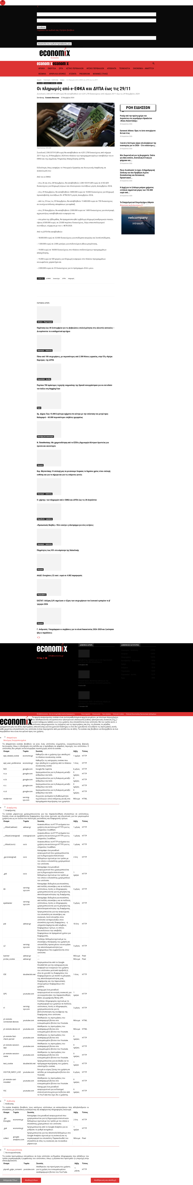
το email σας (42, 41)
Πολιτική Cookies (118, 714)
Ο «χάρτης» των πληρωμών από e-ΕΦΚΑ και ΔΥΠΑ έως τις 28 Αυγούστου (67, 500)
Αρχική (41, 68)
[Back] (38, 6)
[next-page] (39, 637)
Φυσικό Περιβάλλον (95, 68)
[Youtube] (46, 658)
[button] (153, 63)
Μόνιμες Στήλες (100, 74)
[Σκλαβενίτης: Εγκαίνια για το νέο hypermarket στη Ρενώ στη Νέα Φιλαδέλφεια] (96, 653)
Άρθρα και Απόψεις (57, 74)
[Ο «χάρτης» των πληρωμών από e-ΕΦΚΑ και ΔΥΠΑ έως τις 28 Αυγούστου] (76, 486)
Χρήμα (62, 80)
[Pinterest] (68, 292)
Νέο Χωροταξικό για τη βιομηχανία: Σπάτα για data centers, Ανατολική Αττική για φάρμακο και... (137, 157)
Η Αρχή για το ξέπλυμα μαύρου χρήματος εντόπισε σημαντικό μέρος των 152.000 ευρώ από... (137, 190)
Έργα (61, 68)
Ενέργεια (52, 68)
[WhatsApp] (73, 292)
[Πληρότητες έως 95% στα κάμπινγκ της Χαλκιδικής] (76, 537)
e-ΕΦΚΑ (48, 278)
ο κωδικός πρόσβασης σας (48, 24)
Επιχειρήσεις (42, 595)
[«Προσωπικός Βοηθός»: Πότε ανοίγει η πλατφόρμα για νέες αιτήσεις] (76, 511)
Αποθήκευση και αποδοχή (105, 1180)
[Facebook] (57, 292)
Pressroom (84, 74)
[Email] (88, 292)
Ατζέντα (72, 74)
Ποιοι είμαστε (85, 714)
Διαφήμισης (12, 807)
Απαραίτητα (12, 737)
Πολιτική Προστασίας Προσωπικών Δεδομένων (141, 714)
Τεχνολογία (124, 68)
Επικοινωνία (96, 714)
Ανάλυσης (11, 1101)
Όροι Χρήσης (106, 714)
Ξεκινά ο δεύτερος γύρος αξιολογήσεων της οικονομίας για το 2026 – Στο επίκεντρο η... (138, 144)
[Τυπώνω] (93, 292)
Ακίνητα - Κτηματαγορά (45, 322)
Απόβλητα (111, 68)
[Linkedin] (83, 292)
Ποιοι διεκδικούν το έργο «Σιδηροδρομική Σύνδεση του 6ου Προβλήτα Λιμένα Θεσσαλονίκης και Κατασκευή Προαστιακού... (137, 174)
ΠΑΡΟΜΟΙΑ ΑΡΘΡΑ (43, 303)
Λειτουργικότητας (14, 1150)
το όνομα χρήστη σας (46, 17)
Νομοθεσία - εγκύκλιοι (45, 519)
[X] (62, 292)
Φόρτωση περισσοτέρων (130, 205)
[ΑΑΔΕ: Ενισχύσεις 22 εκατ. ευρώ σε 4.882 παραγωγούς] (76, 562)
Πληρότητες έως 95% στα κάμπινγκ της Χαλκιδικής (58, 550)
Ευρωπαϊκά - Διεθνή (44, 379)
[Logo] (45, 64)
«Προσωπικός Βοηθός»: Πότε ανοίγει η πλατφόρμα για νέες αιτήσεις (65, 525)
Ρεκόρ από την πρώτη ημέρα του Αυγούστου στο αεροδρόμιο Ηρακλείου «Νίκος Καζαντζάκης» (136, 118)
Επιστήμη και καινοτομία (45, 436)
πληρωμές (71, 278)
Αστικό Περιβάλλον (74, 68)
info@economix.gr (56, 656)
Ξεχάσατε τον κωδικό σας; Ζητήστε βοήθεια (55, 30)
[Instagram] (39, 658)
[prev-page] (38, 637)
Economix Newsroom (52, 98)
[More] (98, 292)
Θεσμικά (42, 74)
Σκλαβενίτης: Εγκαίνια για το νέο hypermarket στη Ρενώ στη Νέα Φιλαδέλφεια (95, 661)
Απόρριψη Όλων (10, 1180)
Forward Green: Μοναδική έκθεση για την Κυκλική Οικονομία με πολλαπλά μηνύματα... (95, 682)
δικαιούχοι (56, 278)
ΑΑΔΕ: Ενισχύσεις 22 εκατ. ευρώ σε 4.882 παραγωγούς (59, 575)
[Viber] (78, 292)
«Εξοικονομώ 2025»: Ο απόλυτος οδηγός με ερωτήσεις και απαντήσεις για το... (94, 703)
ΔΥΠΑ (64, 278)
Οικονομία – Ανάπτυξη (143, 68)
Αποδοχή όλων (31, 1180)
